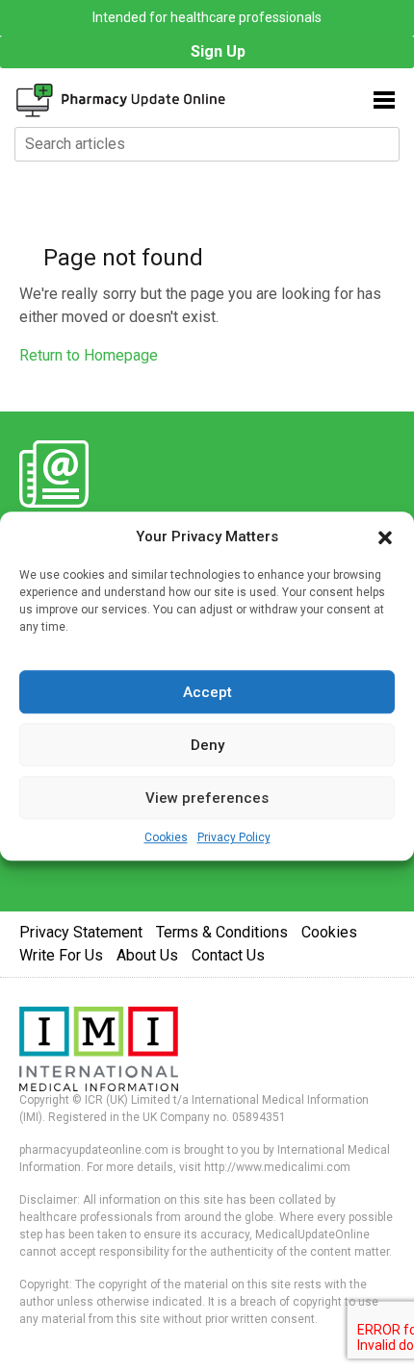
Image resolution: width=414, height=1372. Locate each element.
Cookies (166, 837)
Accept (207, 692)
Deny (207, 745)
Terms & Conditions (222, 932)
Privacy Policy (234, 837)
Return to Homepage (88, 355)
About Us (147, 955)
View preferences (207, 798)
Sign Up (218, 51)
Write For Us (61, 955)
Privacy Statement (80, 932)
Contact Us (228, 955)
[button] (385, 536)
